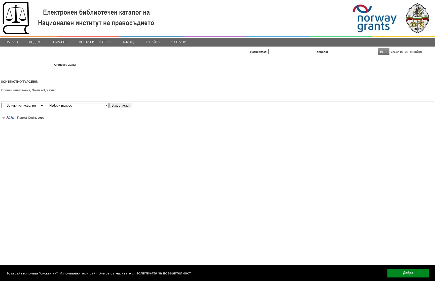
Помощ (128, 42)
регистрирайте (411, 51)
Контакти (179, 42)
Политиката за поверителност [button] (163, 273)
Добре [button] (408, 273)
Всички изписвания (15, 90)
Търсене (60, 42)
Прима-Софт (26, 117)
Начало (12, 42)
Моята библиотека (95, 42)
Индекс (35, 42)
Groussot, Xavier (44, 90)
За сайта (152, 42)
